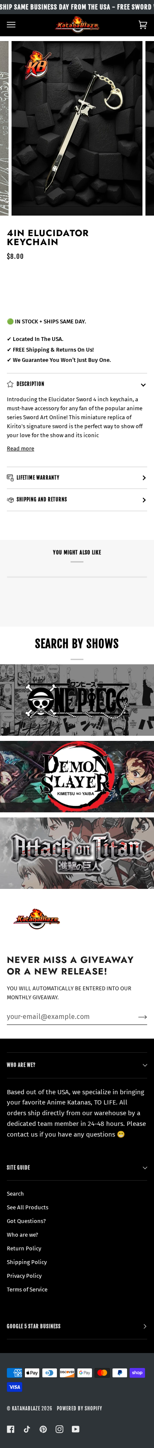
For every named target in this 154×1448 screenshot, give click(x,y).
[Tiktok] (27, 1429)
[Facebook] (11, 1429)
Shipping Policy (27, 1262)
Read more (20, 448)
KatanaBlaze (26, 1408)
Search (15, 1193)
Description (30, 384)
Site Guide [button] (18, 1167)
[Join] (135, 1017)
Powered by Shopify (79, 1408)
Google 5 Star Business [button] (34, 1326)
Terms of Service (27, 1289)
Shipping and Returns (42, 499)
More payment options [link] (36, 304)
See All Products (27, 1207)
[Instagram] (59, 1429)
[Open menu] (20, 25)
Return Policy (24, 1248)
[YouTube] (76, 1429)
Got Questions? (26, 1221)
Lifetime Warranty (38, 477)
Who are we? (22, 1235)
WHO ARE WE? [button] (21, 1065)
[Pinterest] (43, 1429)
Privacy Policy (24, 1276)
